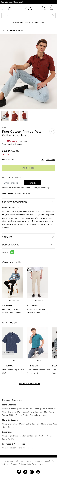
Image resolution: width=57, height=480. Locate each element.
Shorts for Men (14, 412)
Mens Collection (9, 408)
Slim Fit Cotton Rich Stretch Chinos (36, 311)
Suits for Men (9, 427)
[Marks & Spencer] (28, 10)
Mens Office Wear (49, 424)
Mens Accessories (26, 448)
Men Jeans (49, 412)
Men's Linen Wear (9, 424)
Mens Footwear (9, 448)
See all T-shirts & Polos (29, 383)
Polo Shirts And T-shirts (29, 408)
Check (32, 182)
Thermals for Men (37, 415)
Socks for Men (8, 439)
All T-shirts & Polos (14, 30)
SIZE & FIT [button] (7, 237)
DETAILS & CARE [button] (10, 244)
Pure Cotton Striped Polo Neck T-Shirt (38, 371)
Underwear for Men (28, 436)
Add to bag (28, 167)
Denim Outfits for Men (29, 424)
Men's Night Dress (10, 436)
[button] (9, 300)
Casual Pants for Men (32, 412)
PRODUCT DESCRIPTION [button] (14, 202)
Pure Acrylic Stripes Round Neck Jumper (11, 311)
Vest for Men (45, 436)
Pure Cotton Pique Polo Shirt (13, 371)
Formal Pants (22, 415)
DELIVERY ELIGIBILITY (12, 177)
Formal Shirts (8, 415)
